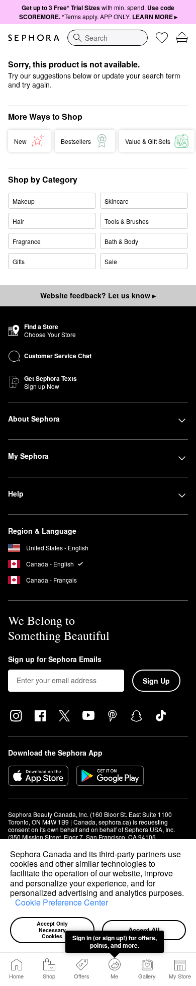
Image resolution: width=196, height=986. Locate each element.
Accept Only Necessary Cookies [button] (53, 930)
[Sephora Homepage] (33, 37)
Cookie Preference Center (61, 902)
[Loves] (162, 37)
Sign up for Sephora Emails (55, 659)
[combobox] (107, 38)
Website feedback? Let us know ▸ (98, 295)
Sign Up (156, 681)
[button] (11, 904)
